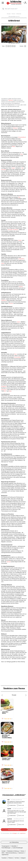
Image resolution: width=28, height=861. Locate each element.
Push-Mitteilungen (6, 847)
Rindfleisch (4, 386)
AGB (3, 852)
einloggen (14, 833)
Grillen (20, 240)
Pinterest (10, 857)
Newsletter (14, 846)
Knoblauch (15, 229)
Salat (10, 391)
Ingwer (13, 168)
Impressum (21, 852)
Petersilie (3, 169)
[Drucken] (25, 46)
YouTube (17, 857)
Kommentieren (12, 805)
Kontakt (3, 851)
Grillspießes (21, 258)
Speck (18, 321)
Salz (22, 168)
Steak (2, 263)
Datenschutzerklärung (11, 852)
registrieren (23, 833)
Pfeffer (13, 146)
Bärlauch (15, 128)
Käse (21, 154)
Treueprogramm (6, 846)
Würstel (10, 100)
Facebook (4, 857)
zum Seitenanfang (14, 842)
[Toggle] (24, 3)
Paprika (21, 286)
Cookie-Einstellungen (17, 847)
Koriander (10, 229)
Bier (19, 197)
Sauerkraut (4, 389)
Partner (22, 851)
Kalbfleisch (4, 300)
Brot (5, 391)
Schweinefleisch (22, 137)
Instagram (23, 857)
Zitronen (11, 303)
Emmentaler (17, 357)
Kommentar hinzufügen (14, 829)
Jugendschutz (5, 854)
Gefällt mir (21, 805)
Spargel (8, 561)
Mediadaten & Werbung (13, 851)
